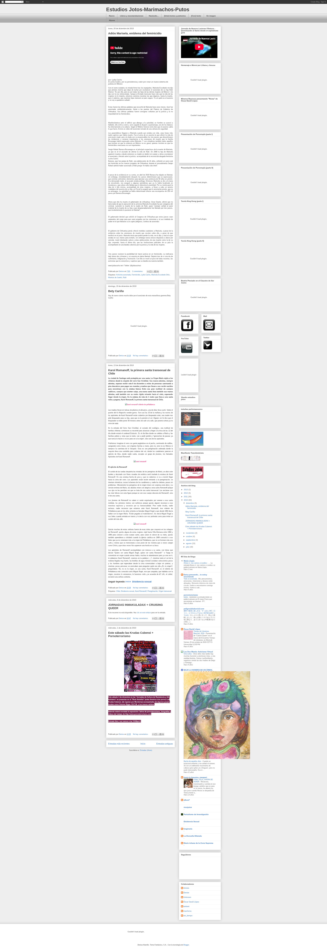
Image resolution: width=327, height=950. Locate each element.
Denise (186, 893)
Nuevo (112, 16)
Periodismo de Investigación (196, 814)
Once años (188, 654)
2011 (186, 497)
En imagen (211, 16)
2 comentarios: (138, 271)
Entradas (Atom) (146, 750)
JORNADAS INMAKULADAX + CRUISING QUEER (197, 522)
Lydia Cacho (145, 275)
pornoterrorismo (191, 595)
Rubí (124, 277)
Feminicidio (136, 275)
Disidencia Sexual (191, 822)
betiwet (186, 906)
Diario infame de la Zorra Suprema (198, 843)
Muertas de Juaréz (115, 277)
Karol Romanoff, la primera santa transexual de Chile (198, 516)
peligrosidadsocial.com (194, 609)
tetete (186, 597)
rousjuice (188, 807)
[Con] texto (196, 16)
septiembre (191, 540)
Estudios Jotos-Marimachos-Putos (147, 9)
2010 (186, 500)
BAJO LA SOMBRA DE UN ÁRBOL (198, 670)
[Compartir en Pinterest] (157, 271)
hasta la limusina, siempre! (195, 777)
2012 (186, 493)
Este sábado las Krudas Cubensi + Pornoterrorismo (198, 527)
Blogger (186, 945)
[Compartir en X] (153, 271)
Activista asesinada (123, 275)
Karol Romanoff (141, 591)
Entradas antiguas (164, 744)
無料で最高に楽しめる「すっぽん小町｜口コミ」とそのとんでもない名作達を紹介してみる (199, 613)
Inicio (143, 744)
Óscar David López (192, 629)
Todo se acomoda (190, 579)
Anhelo (186, 888)
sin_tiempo (188, 916)
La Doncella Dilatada (193, 836)
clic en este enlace (144, 613)
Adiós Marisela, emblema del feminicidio (134, 33)
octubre (189, 536)
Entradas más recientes (119, 744)
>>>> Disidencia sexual (138, 581)
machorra (187, 911)
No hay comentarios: (141, 356)
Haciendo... (154, 16)
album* (187, 800)
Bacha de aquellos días (193, 761)
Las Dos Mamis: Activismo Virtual (198, 652)
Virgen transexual (165, 591)
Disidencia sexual (127, 591)
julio (188, 547)
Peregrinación (153, 591)
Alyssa (112, 20)
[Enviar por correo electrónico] (148, 271)
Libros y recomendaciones (131, 16)
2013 (186, 490)
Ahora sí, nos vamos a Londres (195, 563)
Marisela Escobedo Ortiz (160, 275)
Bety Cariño (116, 291)
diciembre (190, 503)
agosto (189, 543)
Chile (118, 591)
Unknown (187, 897)
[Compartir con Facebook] (155, 271)
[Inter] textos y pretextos (175, 16)
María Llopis (189, 561)
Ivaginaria (188, 829)
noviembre (190, 533)
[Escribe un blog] (150, 271)
